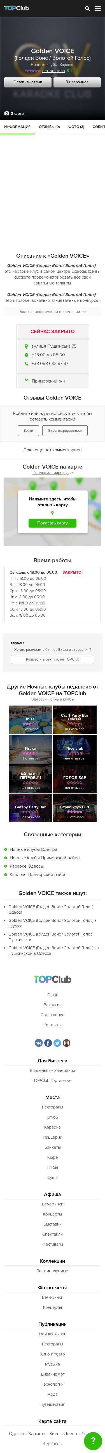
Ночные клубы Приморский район (45, 858)
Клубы (52, 1117)
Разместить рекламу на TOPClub (52, 659)
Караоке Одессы (27, 866)
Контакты (52, 1025)
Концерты (52, 1214)
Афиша (52, 1194)
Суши (52, 1177)
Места (52, 1097)
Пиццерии (52, 1137)
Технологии (53, 1384)
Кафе (52, 1157)
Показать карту (52, 523)
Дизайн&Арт (53, 1374)
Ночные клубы (44, 64)
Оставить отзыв (27, 82)
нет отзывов (53, 70)
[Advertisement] (52, 175)
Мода (52, 1394)
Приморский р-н (48, 381)
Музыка (52, 1364)
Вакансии (53, 1005)
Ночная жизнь (52, 1334)
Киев (55, 1434)
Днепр (70, 1434)
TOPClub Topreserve (52, 1080)
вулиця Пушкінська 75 (53, 346)
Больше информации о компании (50, 311)
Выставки (53, 1224)
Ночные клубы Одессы (33, 849)
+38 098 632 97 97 (50, 363)
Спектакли (52, 1234)
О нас (52, 995)
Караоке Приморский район (38, 874)
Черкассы (52, 1444)
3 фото (17, 113)
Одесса (16, 1434)
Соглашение (53, 1015)
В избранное (77, 82)
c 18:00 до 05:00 (48, 355)
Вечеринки (52, 1204)
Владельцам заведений (52, 1070)
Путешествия (52, 1404)
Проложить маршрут (50, 472)
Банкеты (53, 1147)
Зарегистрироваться (65, 430)
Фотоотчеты (52, 1288)
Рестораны (52, 1107)
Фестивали (52, 1244)
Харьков (36, 1434)
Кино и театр (52, 1354)
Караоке (67, 64)
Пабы (52, 1167)
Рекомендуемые (52, 1271)
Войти (28, 430)
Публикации (52, 1324)
